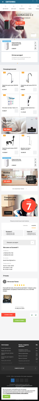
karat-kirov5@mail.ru (9, 260)
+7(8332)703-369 (10, 234)
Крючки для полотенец (7, 365)
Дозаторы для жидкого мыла (7, 357)
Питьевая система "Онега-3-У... (10, 107)
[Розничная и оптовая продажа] (10, 2)
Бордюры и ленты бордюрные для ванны (24, 350)
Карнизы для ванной (24, 360)
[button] (14, 39)
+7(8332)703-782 (10, 233)
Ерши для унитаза (6, 360)
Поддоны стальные (24, 365)
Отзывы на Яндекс (19, 320)
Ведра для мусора (6, 350)
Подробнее (8, 212)
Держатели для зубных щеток (7, 354)
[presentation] (32, 315)
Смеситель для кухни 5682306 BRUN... (10, 86)
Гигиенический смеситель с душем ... (28, 108)
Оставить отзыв (8, 314)
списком (25, 225)
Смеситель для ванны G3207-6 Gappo (10, 149)
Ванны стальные (23, 356)
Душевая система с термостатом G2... (26, 149)
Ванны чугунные (23, 358)
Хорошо (6, 396)
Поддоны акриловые (24, 363)
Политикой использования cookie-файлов (17, 393)
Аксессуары (5, 345)
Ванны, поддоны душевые (24, 345)
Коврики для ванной (6, 363)
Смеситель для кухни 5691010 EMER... (29, 86)
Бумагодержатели (6, 348)
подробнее (19, 27)
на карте (34, 225)
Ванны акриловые (23, 353)
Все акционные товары (18, 188)
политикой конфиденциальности (23, 385)
